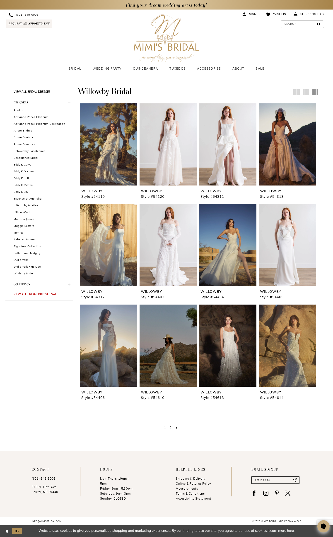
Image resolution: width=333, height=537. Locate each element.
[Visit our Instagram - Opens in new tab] (265, 493)
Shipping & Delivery (190, 478)
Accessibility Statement (193, 498)
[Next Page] (176, 428)
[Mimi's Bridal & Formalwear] (167, 38)
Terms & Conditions (190, 493)
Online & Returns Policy (193, 483)
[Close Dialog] (7, 531)
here (290, 531)
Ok (17, 531)
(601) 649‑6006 (44, 478)
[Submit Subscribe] (295, 480)
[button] (252, 14)
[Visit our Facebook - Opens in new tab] (254, 493)
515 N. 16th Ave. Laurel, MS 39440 (45, 490)
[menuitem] (46, 15)
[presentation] (108, 144)
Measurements (187, 488)
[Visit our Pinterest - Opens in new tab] (277, 493)
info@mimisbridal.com (46, 521)
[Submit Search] (319, 24)
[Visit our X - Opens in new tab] (287, 493)
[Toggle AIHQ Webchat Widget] (323, 526)
